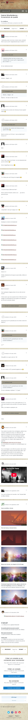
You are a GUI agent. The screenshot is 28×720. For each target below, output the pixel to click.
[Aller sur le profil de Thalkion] (2, 612)
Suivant (22, 28)
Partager (14, 697)
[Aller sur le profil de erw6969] (2, 365)
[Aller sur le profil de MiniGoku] (2, 377)
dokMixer (5, 21)
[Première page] (2, 28)
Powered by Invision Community (14, 717)
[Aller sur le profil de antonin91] (2, 267)
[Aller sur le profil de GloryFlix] (2, 173)
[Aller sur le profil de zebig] (2, 284)
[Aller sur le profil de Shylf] (2, 427)
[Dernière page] (26, 28)
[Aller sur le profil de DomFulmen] (2, 205)
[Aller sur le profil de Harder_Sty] (2, 36)
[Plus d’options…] (26, 36)
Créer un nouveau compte (14, 676)
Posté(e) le (10, 36)
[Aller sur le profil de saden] (2, 463)
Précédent (7, 28)
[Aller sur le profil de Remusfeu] (2, 144)
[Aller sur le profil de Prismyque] (2, 74)
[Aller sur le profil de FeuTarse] (2, 86)
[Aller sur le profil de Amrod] (2, 218)
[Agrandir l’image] (5, 111)
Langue (11, 716)
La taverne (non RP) (17, 23)
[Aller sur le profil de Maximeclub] (2, 50)
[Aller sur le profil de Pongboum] (2, 156)
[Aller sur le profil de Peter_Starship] (2, 106)
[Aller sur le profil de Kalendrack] (2, 504)
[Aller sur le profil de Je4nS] (2, 398)
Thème (17, 716)
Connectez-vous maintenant (14, 688)
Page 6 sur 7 (15, 28)
